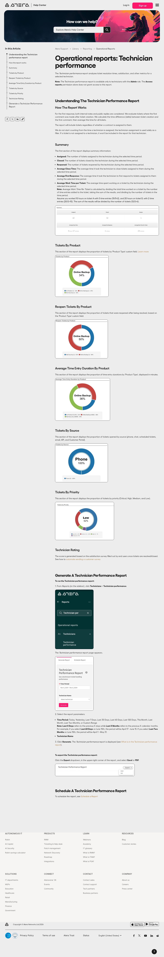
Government (10, 910)
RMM (46, 840)
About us (125, 880)
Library (75, 49)
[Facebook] (7, 119)
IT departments (11, 880)
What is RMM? (89, 853)
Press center (127, 889)
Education (9, 889)
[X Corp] (12, 119)
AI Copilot (9, 844)
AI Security (9, 848)
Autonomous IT (13, 834)
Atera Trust (69, 935)
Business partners (90, 893)
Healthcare (9, 893)
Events (47, 884)
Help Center (39, 5)
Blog (124, 840)
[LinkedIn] (17, 119)
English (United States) (109, 935)
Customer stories (129, 844)
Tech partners (89, 889)
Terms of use (48, 935)
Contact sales (88, 880)
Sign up (143, 5)
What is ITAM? (89, 857)
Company (127, 874)
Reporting (87, 49)
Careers (125, 884)
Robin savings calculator (15, 853)
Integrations (49, 861)
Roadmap (48, 857)
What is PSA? (88, 861)
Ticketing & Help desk (53, 844)
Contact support (90, 884)
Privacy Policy (27, 935)
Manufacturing (11, 902)
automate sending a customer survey (83, 559)
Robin (7, 840)
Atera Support (61, 49)
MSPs (7, 884)
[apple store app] (137, 924)
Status (86, 935)
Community (49, 889)
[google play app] (152, 924)
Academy (87, 844)
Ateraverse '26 (50, 880)
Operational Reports (105, 49)
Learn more (143, 251)
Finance (8, 906)
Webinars (87, 840)
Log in (126, 5)
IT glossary (87, 848)
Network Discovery (52, 853)
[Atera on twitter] (139, 935)
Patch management (52, 848)
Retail (7, 897)
